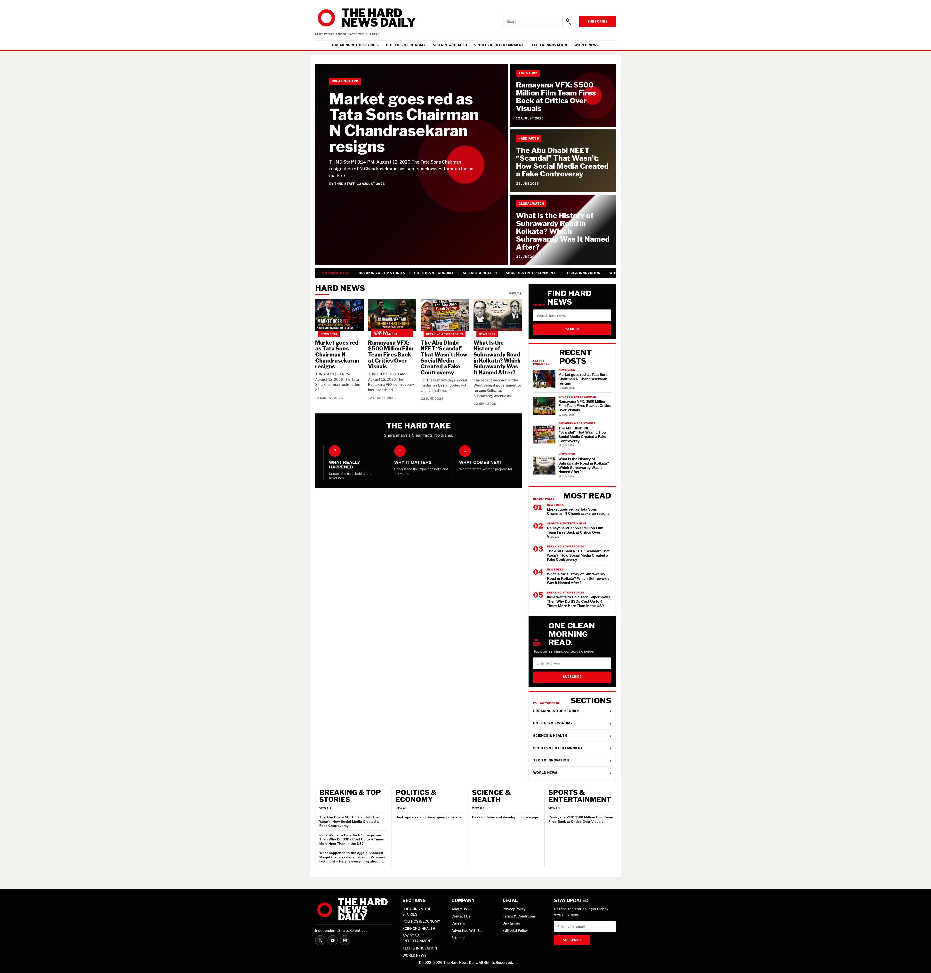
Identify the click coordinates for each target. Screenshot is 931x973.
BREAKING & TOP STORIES (355, 45)
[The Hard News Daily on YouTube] (333, 940)
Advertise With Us (466, 930)
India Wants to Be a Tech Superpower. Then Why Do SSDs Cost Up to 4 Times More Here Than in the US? (351, 839)
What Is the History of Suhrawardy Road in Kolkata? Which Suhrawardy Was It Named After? (563, 231)
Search (572, 329)
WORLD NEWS (586, 45)
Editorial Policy (515, 930)
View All (515, 293)
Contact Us (460, 916)
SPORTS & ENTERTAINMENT (499, 45)
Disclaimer (511, 923)
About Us (459, 909)
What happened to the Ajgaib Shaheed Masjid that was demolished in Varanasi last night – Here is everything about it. (352, 857)
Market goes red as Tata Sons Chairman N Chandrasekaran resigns (404, 122)
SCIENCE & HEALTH (450, 45)
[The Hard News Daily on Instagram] (345, 940)
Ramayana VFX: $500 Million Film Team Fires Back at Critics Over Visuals (556, 96)
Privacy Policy (514, 909)
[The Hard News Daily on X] (320, 940)
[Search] (568, 21)
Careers (458, 923)
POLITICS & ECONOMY (406, 45)
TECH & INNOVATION (549, 45)
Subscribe (597, 21)
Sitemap (458, 938)
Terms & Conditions (519, 916)
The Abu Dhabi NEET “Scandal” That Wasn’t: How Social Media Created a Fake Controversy (562, 162)
